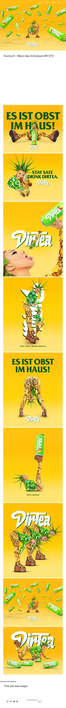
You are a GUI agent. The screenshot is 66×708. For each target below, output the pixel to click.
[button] (30, 681)
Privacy (39, 702)
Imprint (40, 701)
